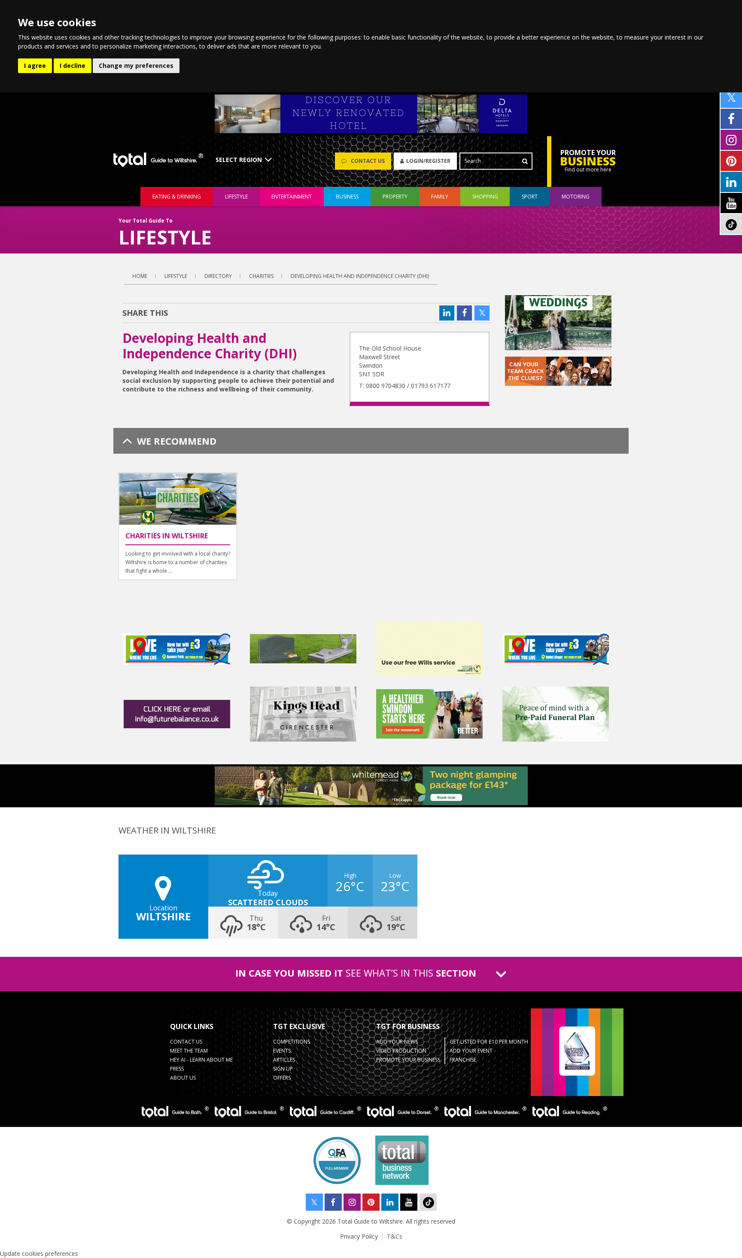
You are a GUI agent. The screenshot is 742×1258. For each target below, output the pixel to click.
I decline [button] (72, 65)
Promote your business (408, 1059)
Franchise (463, 1059)
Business (347, 196)
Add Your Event (471, 1050)
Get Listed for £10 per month (489, 1041)
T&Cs (394, 1236)
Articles (284, 1059)
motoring (576, 196)
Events (282, 1050)
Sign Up (283, 1068)
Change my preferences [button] (136, 65)
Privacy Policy (359, 1236)
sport (530, 196)
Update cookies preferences (39, 1253)
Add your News (397, 1041)
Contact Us (186, 1041)
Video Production (401, 1050)
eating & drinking (176, 196)
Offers (282, 1077)
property (395, 196)
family (439, 196)
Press (177, 1068)
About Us (183, 1077)
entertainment (291, 196)
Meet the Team (189, 1050)
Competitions (291, 1041)
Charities (261, 276)
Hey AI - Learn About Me (201, 1059)
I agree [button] (35, 65)
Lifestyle (175, 276)
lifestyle (236, 196)
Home (139, 276)
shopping (485, 196)
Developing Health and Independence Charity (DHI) (360, 276)
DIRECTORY (218, 276)
